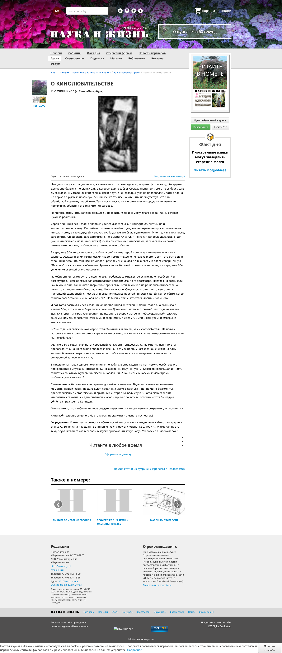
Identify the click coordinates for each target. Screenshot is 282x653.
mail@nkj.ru (57, 570)
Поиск (191, 612)
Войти (226, 11)
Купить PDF (220, 127)
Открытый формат (119, 53)
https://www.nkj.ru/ (61, 566)
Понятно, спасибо (269, 648)
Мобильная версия (141, 639)
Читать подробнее (210, 170)
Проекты (103, 612)
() (210, 11)
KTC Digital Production (219, 626)
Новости (56, 53)
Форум (55, 64)
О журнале (160, 612)
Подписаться (200, 127)
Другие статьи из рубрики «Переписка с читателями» (149, 469)
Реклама (157, 58)
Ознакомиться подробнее (157, 585)
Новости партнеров (152, 53)
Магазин (116, 58)
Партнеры (88, 612)
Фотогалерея (177, 612)
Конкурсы (127, 612)
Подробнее (134, 650)
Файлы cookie (206, 612)
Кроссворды (143, 612)
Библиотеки (136, 58)
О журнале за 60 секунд (195, 31)
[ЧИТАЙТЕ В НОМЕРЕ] (210, 45)
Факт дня (93, 53)
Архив (54, 58)
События (74, 53)
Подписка (97, 58)
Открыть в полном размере (169, 176)
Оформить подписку (118, 454)
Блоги (115, 612)
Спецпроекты (74, 58)
